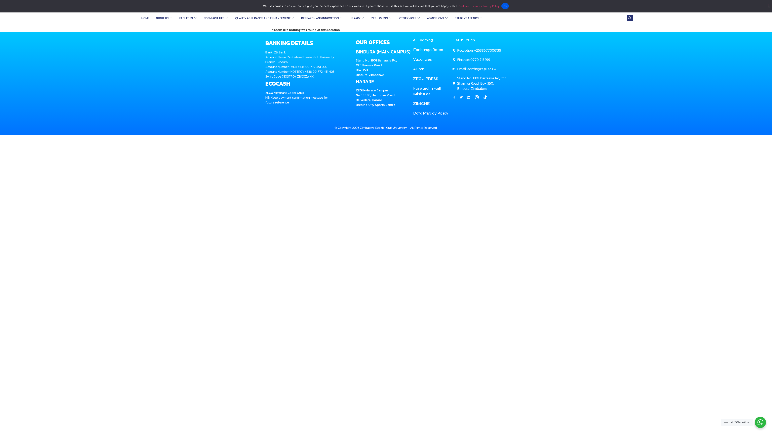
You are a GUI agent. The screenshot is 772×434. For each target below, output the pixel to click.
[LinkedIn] (468, 97)
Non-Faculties (214, 18)
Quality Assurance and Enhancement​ (263, 18)
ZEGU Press (379, 18)
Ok (505, 6)
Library (354, 18)
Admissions (435, 18)
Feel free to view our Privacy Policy (479, 6)
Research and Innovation (320, 18)
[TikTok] (485, 97)
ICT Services (407, 18)
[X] (461, 97)
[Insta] (476, 97)
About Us (162, 18)
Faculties (186, 18)
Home (145, 18)
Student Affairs (467, 18)
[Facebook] (454, 97)
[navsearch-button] (630, 18)
